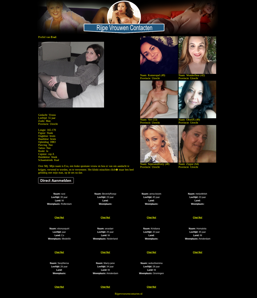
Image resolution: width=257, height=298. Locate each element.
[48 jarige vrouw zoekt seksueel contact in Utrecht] (159, 161)
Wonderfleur (193, 75)
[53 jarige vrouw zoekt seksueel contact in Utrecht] (159, 117)
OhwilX (190, 119)
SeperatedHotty (156, 164)
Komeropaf (154, 75)
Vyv (150, 119)
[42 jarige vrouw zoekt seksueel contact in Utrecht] (197, 73)
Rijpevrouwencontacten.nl (128, 293)
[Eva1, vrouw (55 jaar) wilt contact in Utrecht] (71, 106)
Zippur (190, 164)
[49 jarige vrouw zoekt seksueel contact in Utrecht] (159, 73)
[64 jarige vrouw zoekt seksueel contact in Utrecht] (197, 161)
